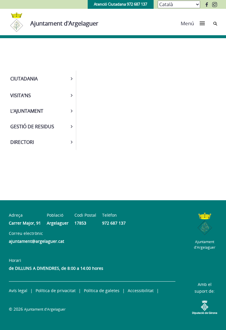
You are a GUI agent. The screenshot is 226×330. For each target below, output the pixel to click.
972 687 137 (114, 223)
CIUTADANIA (24, 78)
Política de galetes (101, 290)
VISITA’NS (20, 95)
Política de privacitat (56, 290)
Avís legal (18, 290)
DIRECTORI (22, 142)
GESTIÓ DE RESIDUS (32, 126)
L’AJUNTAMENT (26, 111)
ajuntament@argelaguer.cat (36, 241)
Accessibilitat (141, 290)
